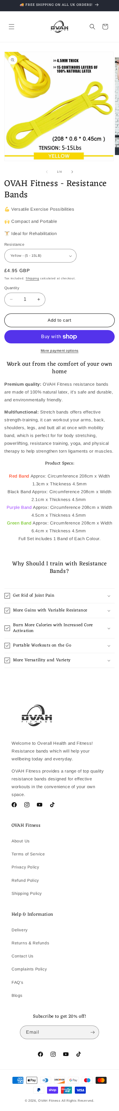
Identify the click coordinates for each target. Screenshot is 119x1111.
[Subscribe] (92, 1032)
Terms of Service (28, 854)
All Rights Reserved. (78, 1100)
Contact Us (23, 956)
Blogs (17, 995)
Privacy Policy (25, 867)
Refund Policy (25, 880)
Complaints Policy (29, 969)
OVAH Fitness (49, 1100)
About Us (21, 841)
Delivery (20, 930)
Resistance (14, 244)
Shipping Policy (27, 893)
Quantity (11, 288)
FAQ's (17, 982)
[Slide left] (46, 171)
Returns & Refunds (30, 943)
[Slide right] (72, 171)
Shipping (32, 278)
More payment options (60, 351)
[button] (11, 26)
